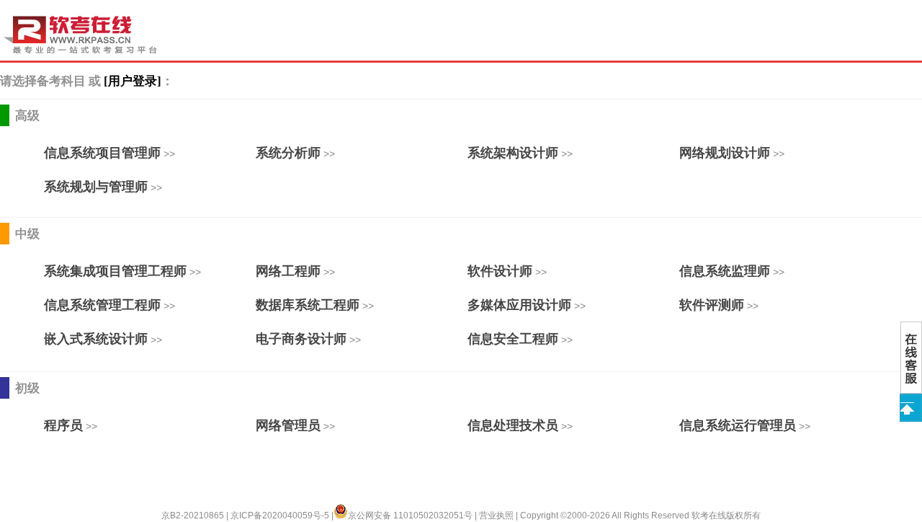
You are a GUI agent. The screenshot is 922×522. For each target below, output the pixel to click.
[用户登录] (132, 81)
